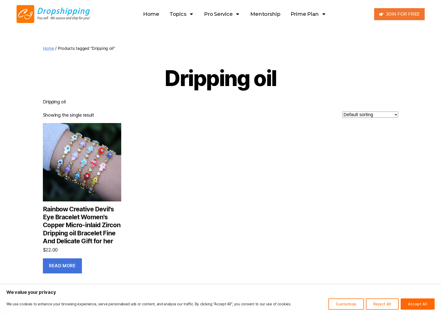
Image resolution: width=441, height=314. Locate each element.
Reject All (382, 304)
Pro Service (218, 14)
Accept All (417, 304)
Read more (62, 265)
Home (151, 14)
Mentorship (265, 14)
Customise (346, 304)
